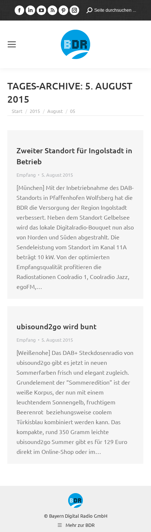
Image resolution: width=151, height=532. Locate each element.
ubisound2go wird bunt (56, 326)
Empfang (26, 175)
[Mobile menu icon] (11, 44)
